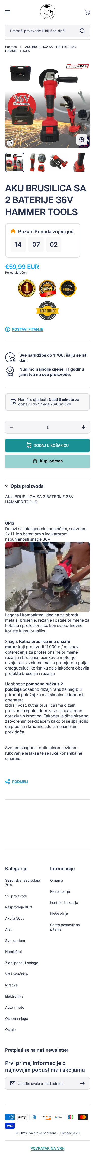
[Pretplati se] (83, 1083)
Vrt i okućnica (16, 974)
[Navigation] (7, 12)
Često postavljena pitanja (65, 927)
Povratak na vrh (47, 1148)
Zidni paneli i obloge (21, 963)
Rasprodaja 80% (19, 907)
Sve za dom (15, 940)
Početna (11, 47)
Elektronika (14, 996)
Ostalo (10, 1029)
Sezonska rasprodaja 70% (22, 882)
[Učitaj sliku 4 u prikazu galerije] (80, 162)
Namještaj (13, 951)
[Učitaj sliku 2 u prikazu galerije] (36, 162)
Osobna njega (16, 1018)
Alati (8, 929)
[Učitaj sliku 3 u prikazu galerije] (58, 162)
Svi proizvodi (16, 896)
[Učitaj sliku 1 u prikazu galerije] (14, 162)
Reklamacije (60, 891)
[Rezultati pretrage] (83, 31)
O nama (56, 880)
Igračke (11, 985)
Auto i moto (14, 1007)
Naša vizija (59, 913)
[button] (47, 486)
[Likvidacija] (47, 12)
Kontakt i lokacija (64, 902)
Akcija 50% (14, 918)
